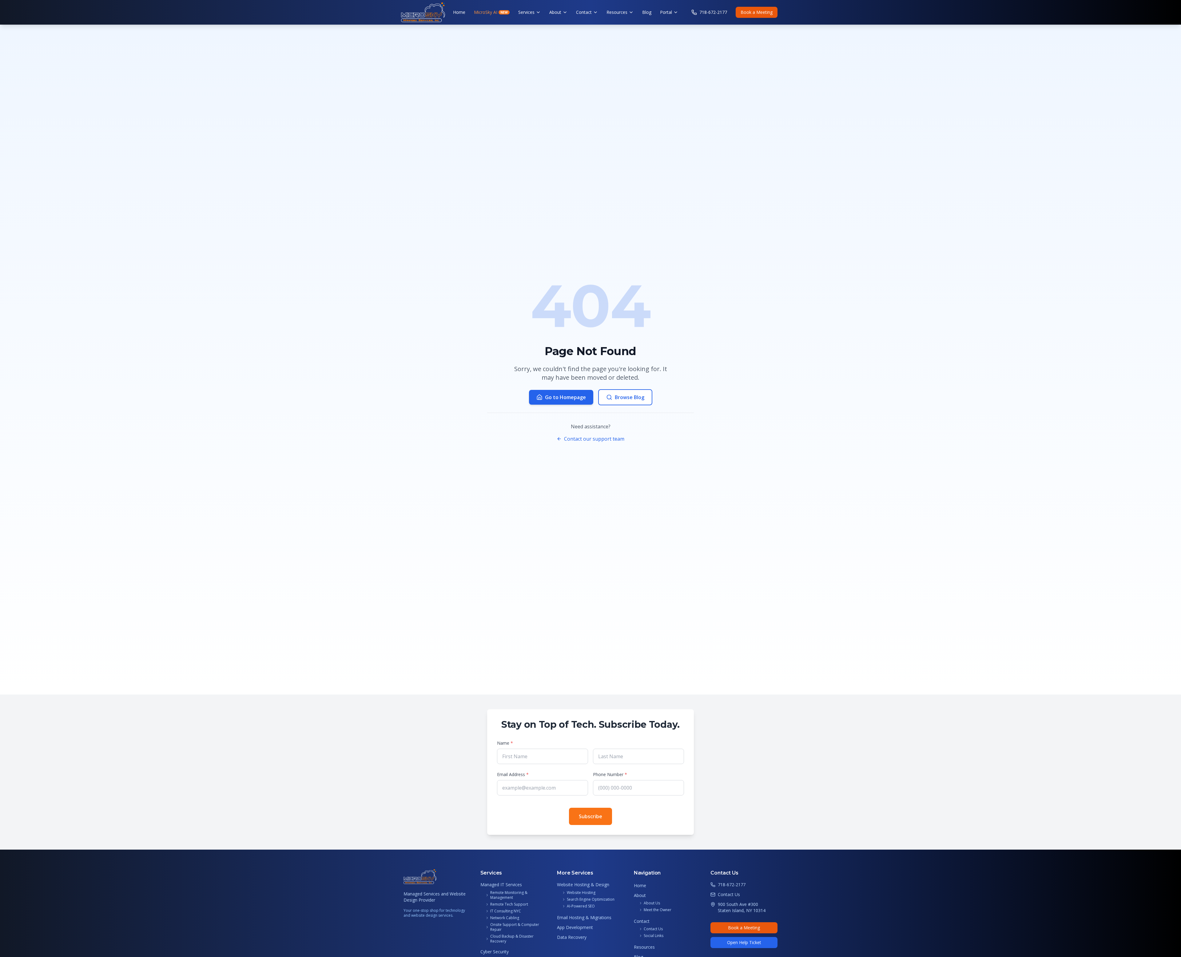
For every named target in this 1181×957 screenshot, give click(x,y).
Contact (584, 12)
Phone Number (610, 774)
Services (526, 12)
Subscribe (590, 816)
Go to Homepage (565, 397)
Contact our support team (594, 438)
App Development (575, 927)
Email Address (513, 774)
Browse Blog (629, 397)
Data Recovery (572, 937)
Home (459, 12)
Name (505, 743)
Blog (646, 12)
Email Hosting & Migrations (584, 917)
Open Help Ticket (744, 942)
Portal (666, 12)
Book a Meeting (757, 12)
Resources (616, 12)
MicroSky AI (491, 12)
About (555, 12)
